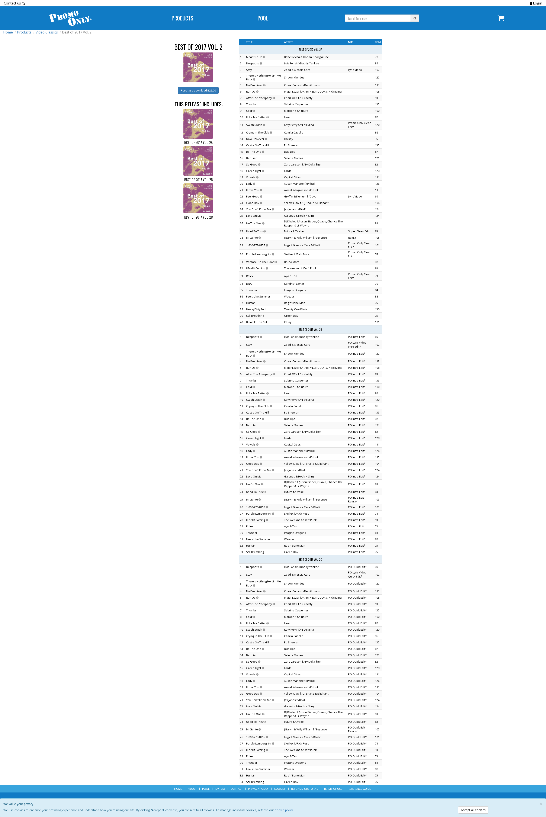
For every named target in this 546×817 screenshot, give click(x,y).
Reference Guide (359, 789)
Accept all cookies (473, 810)
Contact (237, 789)
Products (182, 18)
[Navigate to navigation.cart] (501, 18)
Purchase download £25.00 (198, 90)
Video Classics (47, 32)
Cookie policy (284, 810)
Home (8, 32)
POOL (262, 18)
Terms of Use (333, 789)
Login (537, 3)
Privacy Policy (258, 789)
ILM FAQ (220, 789)
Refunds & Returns (304, 789)
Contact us (13, 3)
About (192, 789)
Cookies (280, 789)
